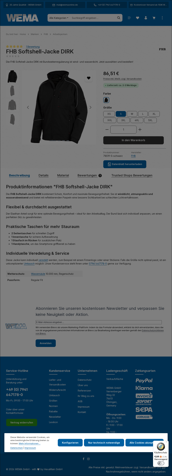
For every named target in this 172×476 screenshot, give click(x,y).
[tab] (19, 175)
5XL (150, 120)
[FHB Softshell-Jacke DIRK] (59, 107)
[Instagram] (88, 459)
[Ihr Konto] (145, 18)
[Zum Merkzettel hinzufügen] (88, 78)
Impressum (84, 406)
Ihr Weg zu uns (86, 396)
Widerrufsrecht (57, 389)
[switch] (161, 463)
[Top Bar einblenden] (162, 18)
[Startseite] (22, 18)
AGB (80, 401)
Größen (53, 400)
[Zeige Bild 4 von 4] (68, 140)
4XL (137, 120)
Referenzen (84, 390)
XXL (110, 120)
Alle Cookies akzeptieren (144, 442)
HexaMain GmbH (53, 469)
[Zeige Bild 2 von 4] (59, 140)
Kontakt (82, 412)
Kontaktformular (14, 412)
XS (109, 113)
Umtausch (29, 263)
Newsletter (55, 416)
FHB (133, 155)
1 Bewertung (33, 46)
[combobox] (92, 18)
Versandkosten (147, 467)
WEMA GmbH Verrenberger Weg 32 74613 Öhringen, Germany (114, 396)
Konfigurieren (70, 442)
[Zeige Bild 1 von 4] (52, 140)
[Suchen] (118, 18)
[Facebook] (84, 459)
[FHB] (162, 51)
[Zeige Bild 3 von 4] (63, 140)
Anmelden (46, 343)
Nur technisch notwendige (104, 442)
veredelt (43, 260)
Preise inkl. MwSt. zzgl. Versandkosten (122, 78)
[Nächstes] (90, 107)
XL (154, 113)
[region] (51, 107)
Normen (53, 406)
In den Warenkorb (133, 140)
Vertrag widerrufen (21, 422)
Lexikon (53, 422)
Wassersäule (38, 273)
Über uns (83, 385)
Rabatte (53, 411)
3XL (123, 120)
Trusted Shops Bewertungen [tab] (131, 175)
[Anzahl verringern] (107, 130)
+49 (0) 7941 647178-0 (17, 392)
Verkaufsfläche (114, 379)
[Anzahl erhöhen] (140, 130)
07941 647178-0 (98, 263)
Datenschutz (85, 379)
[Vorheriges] (28, 107)
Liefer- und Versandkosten (57, 382)
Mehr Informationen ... (29, 443)
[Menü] (129, 18)
